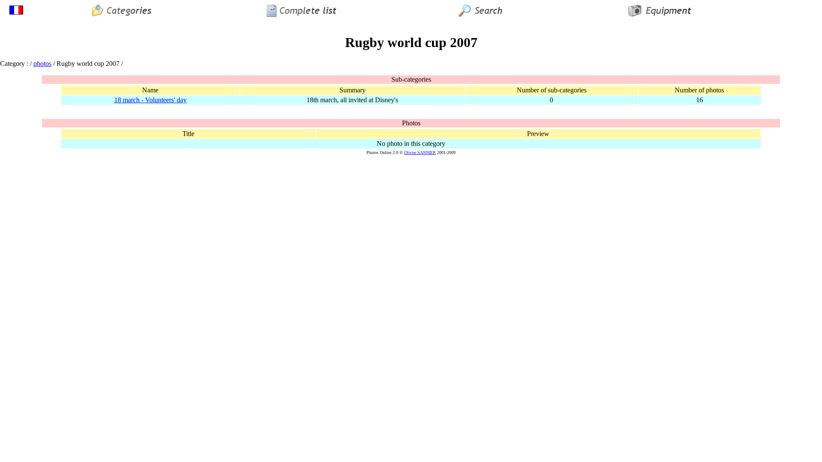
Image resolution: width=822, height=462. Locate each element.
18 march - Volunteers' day (150, 100)
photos (42, 63)
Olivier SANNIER (420, 152)
